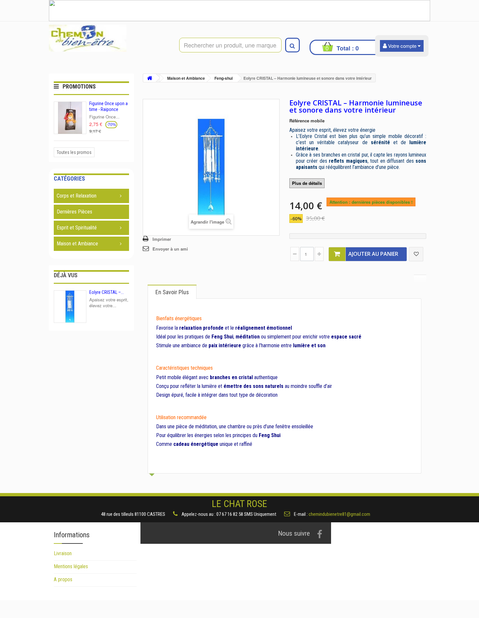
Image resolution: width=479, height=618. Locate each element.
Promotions (79, 86)
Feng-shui (223, 78)
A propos (63, 579)
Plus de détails (307, 183)
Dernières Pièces (74, 212)
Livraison (63, 553)
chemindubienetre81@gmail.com (339, 514)
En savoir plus (172, 292)
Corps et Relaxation (76, 196)
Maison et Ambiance (77, 243)
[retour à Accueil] (149, 78)
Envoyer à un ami (170, 249)
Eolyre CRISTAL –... (106, 292)
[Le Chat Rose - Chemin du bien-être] (109, 38)
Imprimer (161, 239)
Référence (299, 121)
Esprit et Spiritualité (77, 228)
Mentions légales (71, 566)
